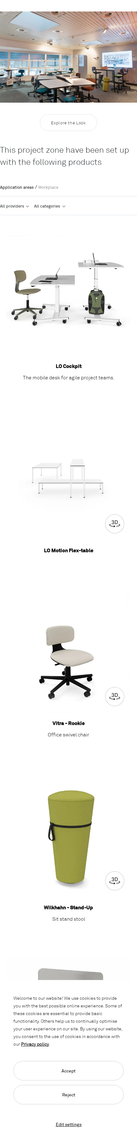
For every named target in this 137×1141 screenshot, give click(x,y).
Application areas (17, 187)
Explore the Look (68, 122)
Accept (68, 1070)
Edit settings (69, 1124)
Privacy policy (35, 1044)
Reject (68, 1094)
